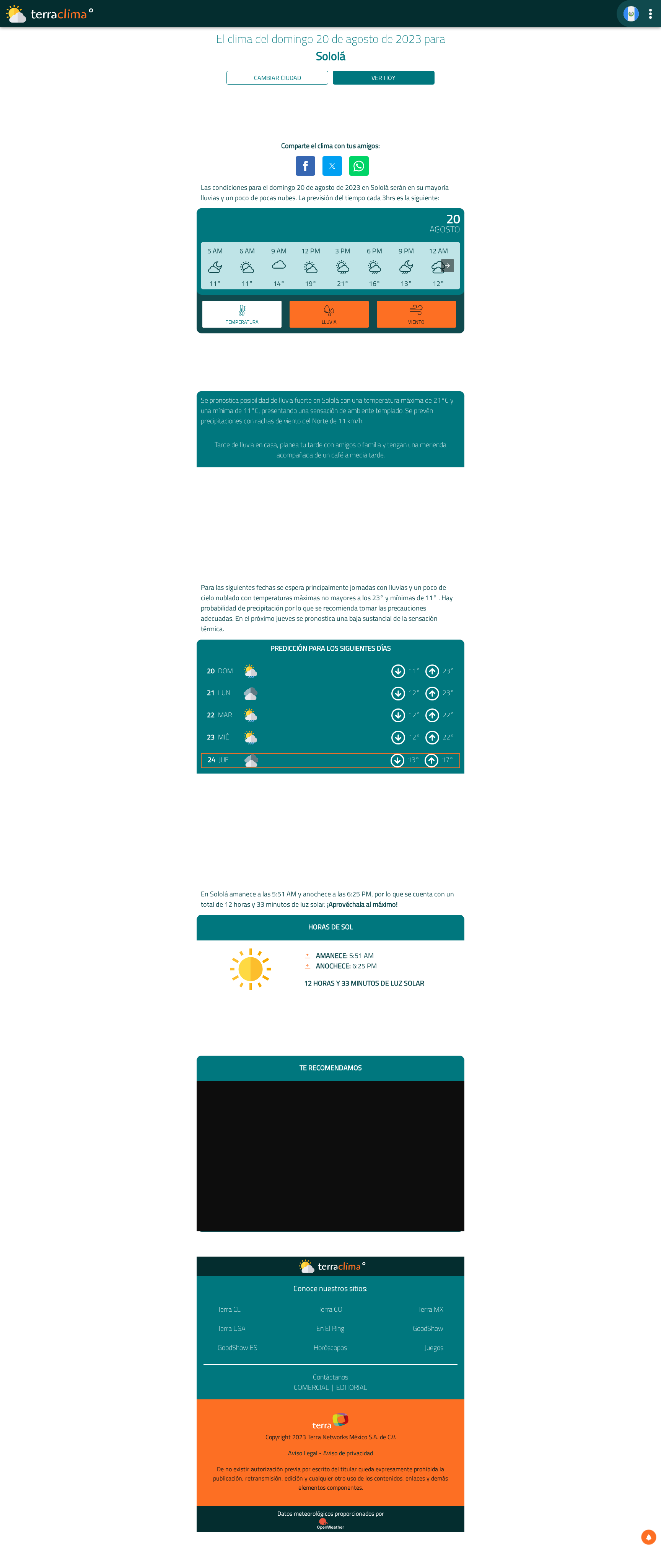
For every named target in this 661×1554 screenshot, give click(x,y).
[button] (650, 14)
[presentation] (447, 265)
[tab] (242, 314)
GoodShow (428, 1328)
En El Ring (330, 1328)
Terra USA (232, 1328)
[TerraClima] (631, 13)
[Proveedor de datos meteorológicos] (330, 1524)
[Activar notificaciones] (648, 1537)
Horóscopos (330, 1347)
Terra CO (330, 1309)
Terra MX (430, 1309)
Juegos (434, 1347)
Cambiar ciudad (277, 77)
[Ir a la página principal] (50, 14)
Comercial (311, 1387)
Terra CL (229, 1309)
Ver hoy (383, 77)
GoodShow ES (237, 1347)
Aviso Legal (302, 1453)
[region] (330, 114)
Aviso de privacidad (348, 1453)
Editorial (351, 1387)
